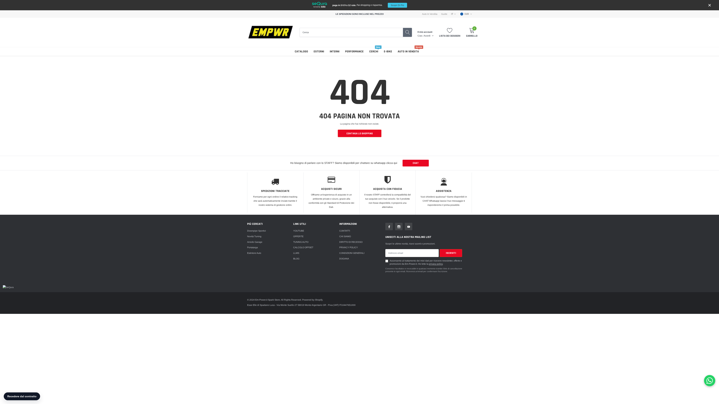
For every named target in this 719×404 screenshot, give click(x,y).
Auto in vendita (408, 51)
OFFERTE (298, 236)
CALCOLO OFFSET (303, 247)
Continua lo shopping (359, 133)
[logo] (270, 32)
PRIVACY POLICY (348, 247)
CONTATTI (344, 230)
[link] (389, 226)
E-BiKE (388, 51)
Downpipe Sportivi (256, 230)
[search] (407, 32)
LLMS (296, 253)
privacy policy (436, 264)
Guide (444, 14)
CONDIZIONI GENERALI (351, 253)
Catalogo (301, 51)
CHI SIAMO (345, 236)
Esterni (319, 51)
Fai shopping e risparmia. (368, 5)
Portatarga (252, 247)
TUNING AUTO (300, 242)
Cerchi (373, 51)
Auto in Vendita (429, 14)
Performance (354, 51)
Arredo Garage (254, 242)
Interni (334, 51)
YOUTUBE (298, 230)
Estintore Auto (254, 253)
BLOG (296, 258)
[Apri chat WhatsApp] (709, 380)
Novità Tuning (254, 236)
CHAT (416, 163)
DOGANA (344, 258)
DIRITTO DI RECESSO (350, 242)
